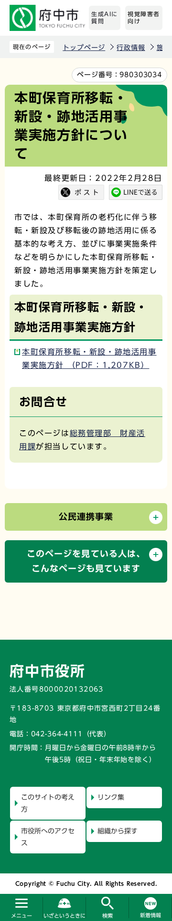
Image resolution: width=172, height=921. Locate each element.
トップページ (84, 47)
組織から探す (117, 831)
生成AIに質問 (104, 17)
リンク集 (110, 797)
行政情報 (131, 47)
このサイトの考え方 (48, 803)
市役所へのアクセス (48, 837)
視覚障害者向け (144, 17)
